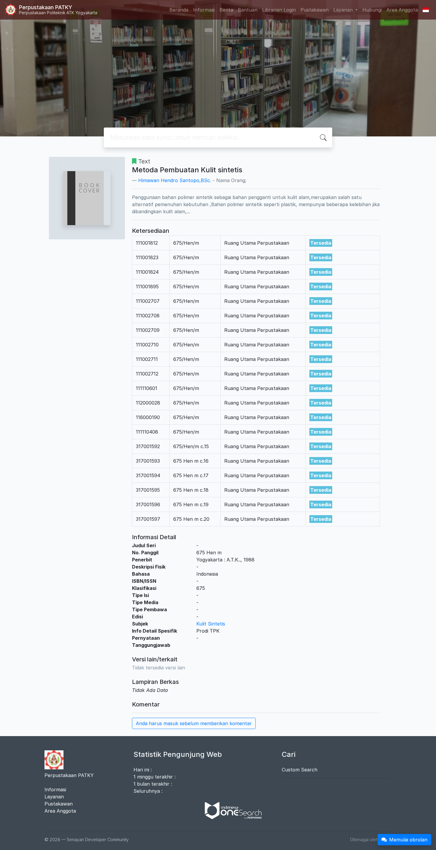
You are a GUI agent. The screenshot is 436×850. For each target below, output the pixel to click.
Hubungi (372, 10)
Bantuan (247, 10)
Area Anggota (402, 10)
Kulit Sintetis (210, 624)
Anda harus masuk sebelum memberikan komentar (194, 723)
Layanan (54, 797)
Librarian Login (279, 10)
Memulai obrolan (408, 840)
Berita (226, 10)
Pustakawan (314, 10)
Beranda (178, 10)
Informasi (204, 10)
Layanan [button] (343, 10)
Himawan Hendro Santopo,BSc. (174, 180)
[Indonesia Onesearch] (230, 810)
